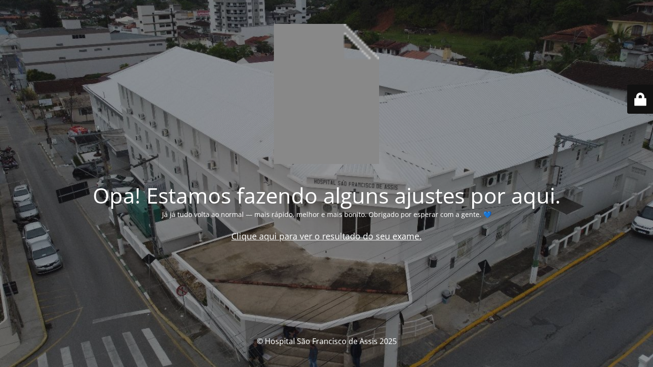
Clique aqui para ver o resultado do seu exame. (326, 236)
